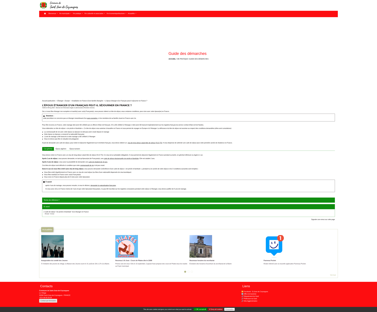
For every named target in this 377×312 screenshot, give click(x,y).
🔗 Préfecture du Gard (249, 298)
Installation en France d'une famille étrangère (88, 101)
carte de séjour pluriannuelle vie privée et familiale (121, 158)
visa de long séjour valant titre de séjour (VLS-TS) (145, 143)
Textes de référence (51, 200)
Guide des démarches (199, 59)
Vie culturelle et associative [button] (94, 13)
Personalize (229, 309)
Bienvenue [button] (52, 13)
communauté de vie (87, 165)
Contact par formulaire (48, 301)
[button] (45, 14)
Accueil (172, 59)
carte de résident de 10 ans (97, 162)
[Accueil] (58, 5)
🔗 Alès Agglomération (249, 301)
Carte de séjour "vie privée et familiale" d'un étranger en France (67, 212)
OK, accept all (201, 309)
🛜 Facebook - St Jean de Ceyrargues (254, 291)
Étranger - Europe (63, 101)
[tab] (48, 149)
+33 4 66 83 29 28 (45, 297)
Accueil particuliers (49, 101)
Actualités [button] (131, 13)
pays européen (92, 118)
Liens (246, 286)
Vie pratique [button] (77, 13)
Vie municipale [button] (64, 13)
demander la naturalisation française (103, 185)
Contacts (46, 286)
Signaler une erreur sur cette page (323, 219)
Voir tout (333, 275)
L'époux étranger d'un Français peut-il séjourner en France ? (126, 101)
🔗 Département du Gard (250, 296)
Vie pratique (182, 59)
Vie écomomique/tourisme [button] (116, 13)
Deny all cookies (216, 309)
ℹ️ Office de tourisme (248, 294)
